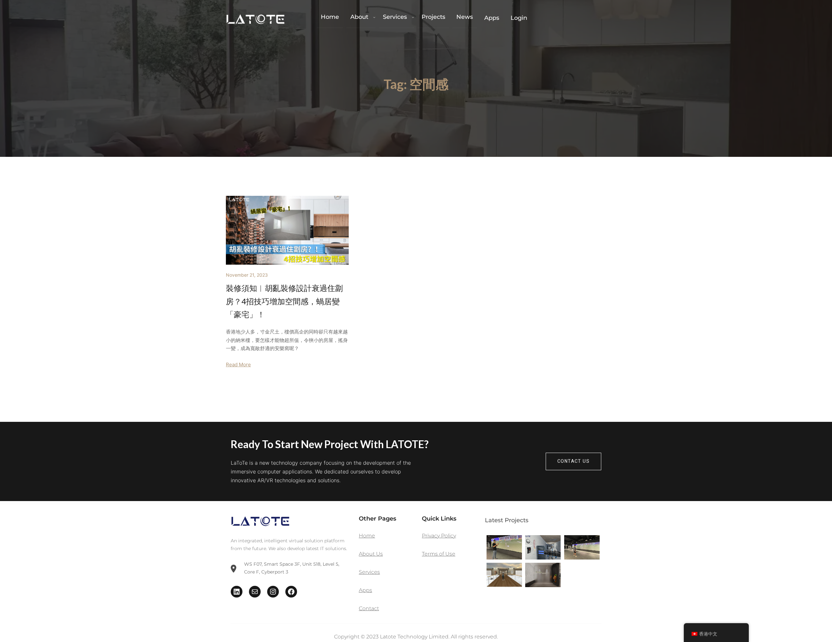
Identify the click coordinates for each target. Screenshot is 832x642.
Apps (365, 590)
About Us (371, 554)
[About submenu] (374, 17)
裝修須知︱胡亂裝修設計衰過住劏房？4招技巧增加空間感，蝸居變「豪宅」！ (284, 301)
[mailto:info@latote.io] (255, 592)
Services (369, 572)
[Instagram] (273, 592)
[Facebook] (291, 592)
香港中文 (708, 633)
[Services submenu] (413, 17)
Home (367, 536)
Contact (369, 608)
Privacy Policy (439, 536)
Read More (238, 364)
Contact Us (573, 461)
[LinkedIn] (236, 592)
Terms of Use (438, 554)
